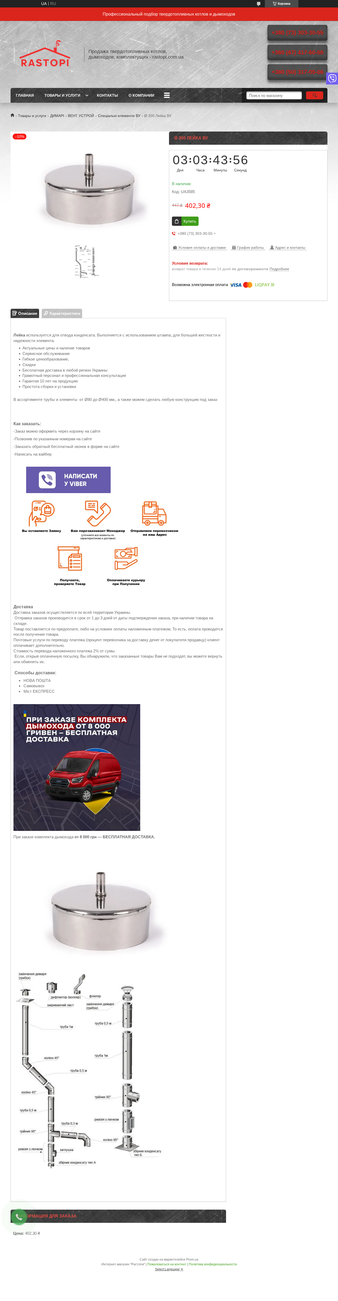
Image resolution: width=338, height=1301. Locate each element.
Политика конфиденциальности (213, 1264)
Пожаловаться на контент (166, 1264)
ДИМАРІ (57, 116)
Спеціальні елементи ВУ (119, 116)
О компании (141, 95)
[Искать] (314, 95)
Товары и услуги (62, 95)
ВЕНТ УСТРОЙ (81, 116)
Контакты (107, 95)
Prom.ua (192, 1259)
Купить (190, 221)
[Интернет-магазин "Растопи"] (45, 54)
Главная (25, 95)
